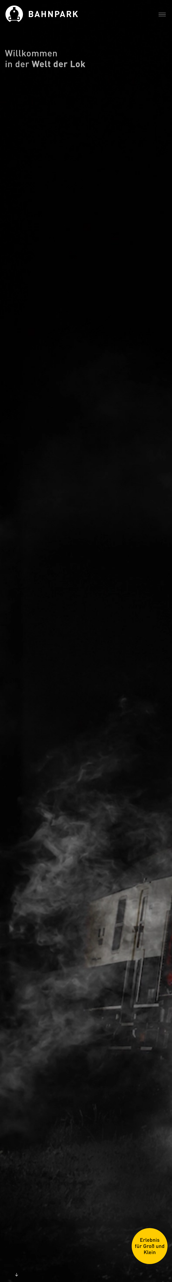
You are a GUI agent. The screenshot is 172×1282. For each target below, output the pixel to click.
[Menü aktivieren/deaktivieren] (162, 14)
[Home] (74, 14)
